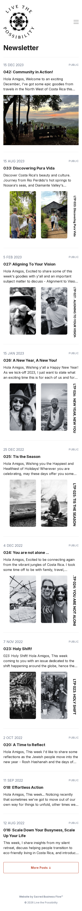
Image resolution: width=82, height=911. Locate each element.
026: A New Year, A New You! (30, 360)
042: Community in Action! (28, 72)
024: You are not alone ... (26, 552)
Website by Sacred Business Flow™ (41, 896)
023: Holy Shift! (17, 649)
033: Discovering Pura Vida (29, 168)
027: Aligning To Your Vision (29, 264)
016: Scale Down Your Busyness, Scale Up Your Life (39, 833)
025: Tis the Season (21, 456)
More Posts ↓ (41, 867)
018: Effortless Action (23, 787)
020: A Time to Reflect (24, 745)
